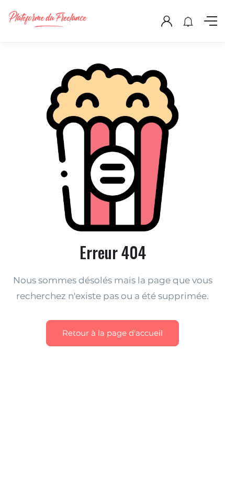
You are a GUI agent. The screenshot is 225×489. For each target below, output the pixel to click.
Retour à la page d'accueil (112, 333)
